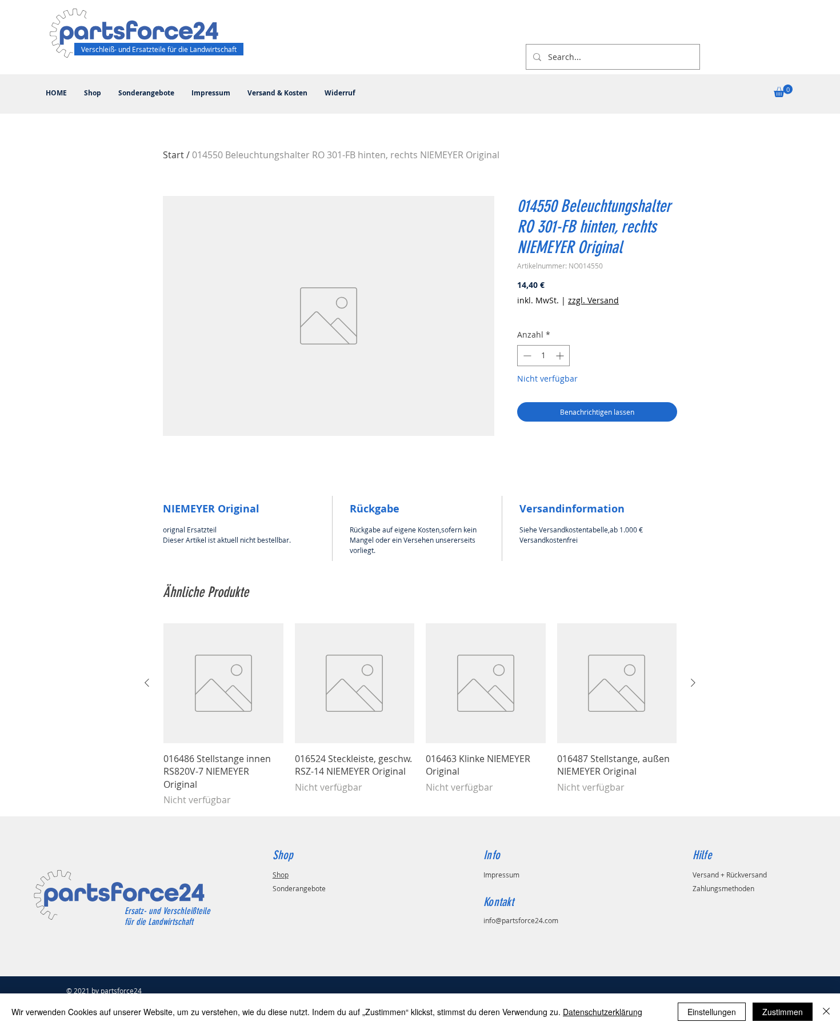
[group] (420, 715)
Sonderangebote (299, 888)
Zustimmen (782, 1011)
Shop (281, 874)
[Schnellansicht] (223, 683)
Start (173, 155)
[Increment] (561, 356)
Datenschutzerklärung (602, 1011)
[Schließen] (826, 1012)
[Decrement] (526, 356)
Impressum (501, 874)
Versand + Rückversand (730, 874)
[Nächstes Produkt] (693, 683)
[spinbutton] (543, 356)
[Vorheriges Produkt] (147, 683)
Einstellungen (711, 1011)
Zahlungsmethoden (723, 888)
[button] (783, 91)
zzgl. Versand (593, 300)
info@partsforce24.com (520, 920)
